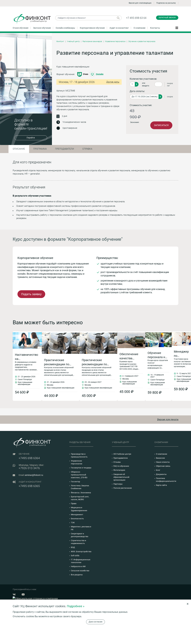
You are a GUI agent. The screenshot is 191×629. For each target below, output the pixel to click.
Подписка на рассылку (166, 3)
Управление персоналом (115, 41)
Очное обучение (20, 28)
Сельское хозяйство (80, 570)
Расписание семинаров (92, 41)
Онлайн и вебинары (65, 28)
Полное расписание (122, 488)
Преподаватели (64, 149)
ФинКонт (60, 41)
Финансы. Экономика (81, 492)
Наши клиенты (163, 462)
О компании (139, 28)
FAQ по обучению (121, 466)
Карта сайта (161, 485)
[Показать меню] (177, 28)
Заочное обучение (42, 28)
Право (73, 503)
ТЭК (73, 522)
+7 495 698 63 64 (136, 17)
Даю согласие (95, 621)
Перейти (31, 137)
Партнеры (118, 484)
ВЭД (73, 547)
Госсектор (75, 481)
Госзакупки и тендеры (81, 468)
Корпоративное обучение (92, 28)
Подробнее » (75, 606)
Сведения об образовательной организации (121, 477)
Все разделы (77, 575)
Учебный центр (73, 41)
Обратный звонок (167, 18)
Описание (19, 149)
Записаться (161, 125)
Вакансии (160, 458)
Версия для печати (167, 419)
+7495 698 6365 (29, 486)
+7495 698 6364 (29, 458)
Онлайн (99, 74)
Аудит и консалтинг (119, 28)
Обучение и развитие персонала (141, 41)
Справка (87, 149)
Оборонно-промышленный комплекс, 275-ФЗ (79, 475)
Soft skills (75, 555)
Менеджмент (77, 514)
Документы (161, 474)
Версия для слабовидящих (140, 3)
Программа (40, 149)
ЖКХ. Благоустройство (81, 551)
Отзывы (117, 462)
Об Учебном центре (122, 454)
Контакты (155, 28)
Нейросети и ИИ (78, 566)
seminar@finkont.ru (34, 475)
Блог (158, 470)
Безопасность (77, 518)
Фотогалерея (119, 470)
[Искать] (118, 18)
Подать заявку (31, 294)
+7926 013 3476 (29, 468)
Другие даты (112, 82)
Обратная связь (163, 466)
